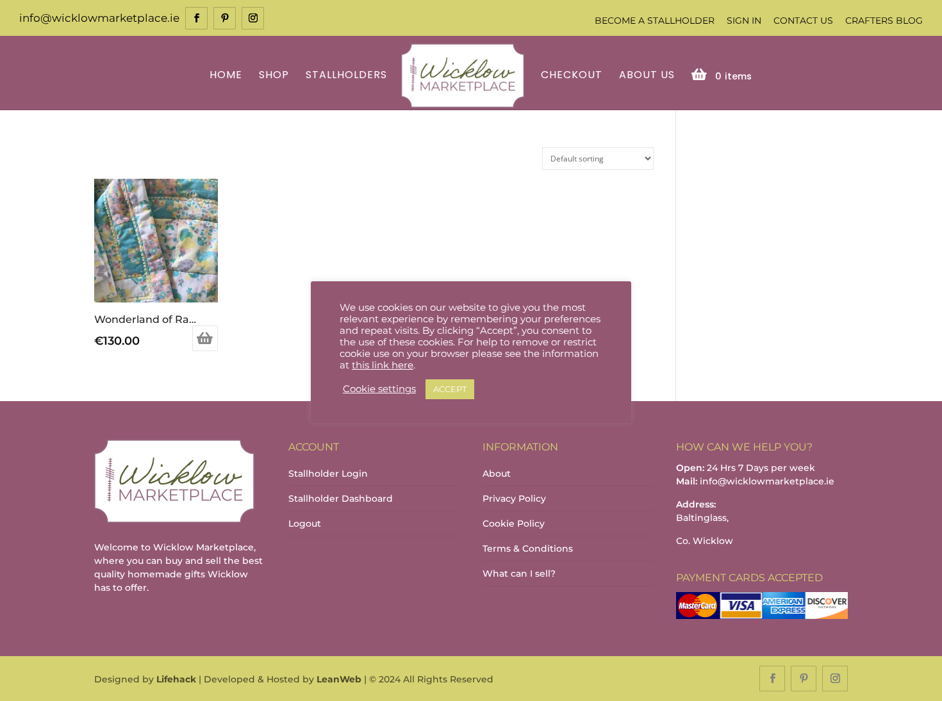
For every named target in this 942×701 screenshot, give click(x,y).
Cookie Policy (514, 523)
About (497, 473)
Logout (304, 523)
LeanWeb (339, 679)
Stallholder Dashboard (340, 498)
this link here (382, 365)
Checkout (571, 76)
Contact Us (803, 20)
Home (226, 76)
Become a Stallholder (655, 20)
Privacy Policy (514, 498)
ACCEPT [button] (450, 389)
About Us (647, 76)
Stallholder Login (328, 473)
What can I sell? (519, 573)
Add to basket (205, 338)
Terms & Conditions (528, 548)
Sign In (744, 20)
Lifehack (176, 679)
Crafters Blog (884, 20)
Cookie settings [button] (379, 389)
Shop (274, 76)
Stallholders (346, 76)
